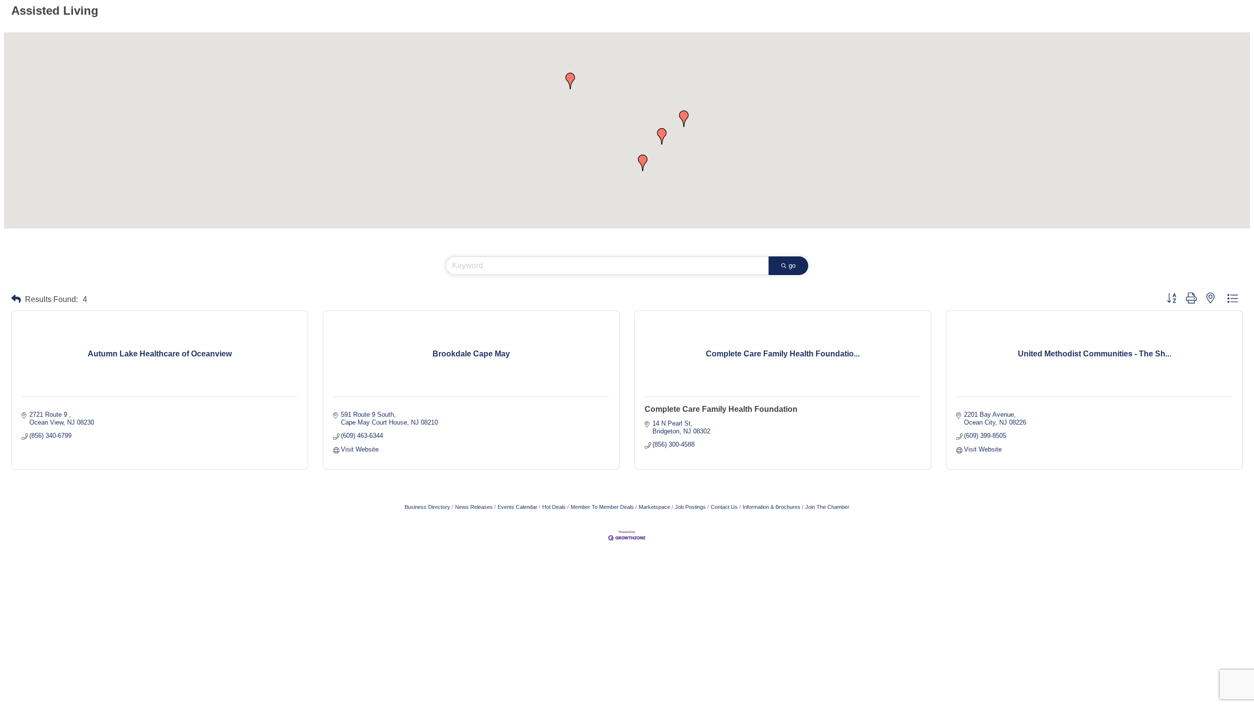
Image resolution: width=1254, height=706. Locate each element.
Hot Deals (554, 507)
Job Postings (690, 507)
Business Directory (427, 507)
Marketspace (654, 507)
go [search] (792, 265)
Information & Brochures (771, 507)
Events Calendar (517, 507)
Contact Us (724, 507)
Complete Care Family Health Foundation (721, 409)
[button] (643, 162)
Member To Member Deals (602, 507)
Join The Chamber (827, 507)
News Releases (474, 507)
